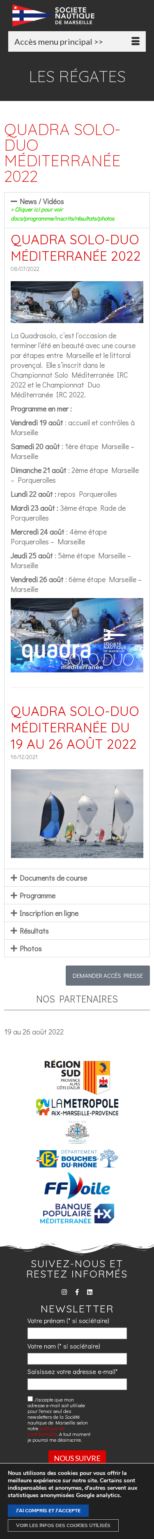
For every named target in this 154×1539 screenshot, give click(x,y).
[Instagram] (64, 1292)
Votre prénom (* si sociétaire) (68, 1320)
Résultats (34, 931)
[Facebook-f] (77, 1292)
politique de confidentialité (46, 1431)
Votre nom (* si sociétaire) (64, 1346)
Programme (37, 895)
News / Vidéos (62, 209)
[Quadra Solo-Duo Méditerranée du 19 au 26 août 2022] (77, 853)
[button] (77, 210)
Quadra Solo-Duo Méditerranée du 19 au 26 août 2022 (75, 727)
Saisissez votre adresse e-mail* (73, 1371)
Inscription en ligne (49, 913)
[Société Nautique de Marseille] (79, 15)
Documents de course (53, 878)
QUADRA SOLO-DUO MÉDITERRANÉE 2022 (76, 247)
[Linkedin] (90, 1292)
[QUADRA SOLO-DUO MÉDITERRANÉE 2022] (77, 318)
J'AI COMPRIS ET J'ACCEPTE (48, 1510)
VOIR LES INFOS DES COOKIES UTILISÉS (63, 1525)
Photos (31, 948)
